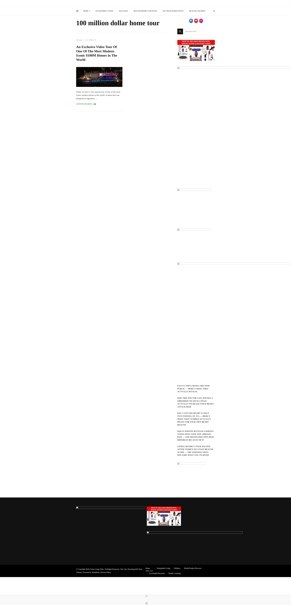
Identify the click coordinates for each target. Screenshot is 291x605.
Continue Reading (84, 104)
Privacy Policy (105, 572)
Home (85, 11)
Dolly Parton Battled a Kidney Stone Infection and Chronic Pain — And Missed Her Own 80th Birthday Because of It (195, 435)
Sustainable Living (104, 11)
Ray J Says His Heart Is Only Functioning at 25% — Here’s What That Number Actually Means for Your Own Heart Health (194, 419)
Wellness (123, 11)
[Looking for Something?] (197, 31)
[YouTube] (196, 20)
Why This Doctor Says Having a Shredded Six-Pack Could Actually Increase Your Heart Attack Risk (195, 402)
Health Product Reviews (145, 11)
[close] (146, 596)
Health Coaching (197, 11)
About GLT (149, 571)
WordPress (96, 572)
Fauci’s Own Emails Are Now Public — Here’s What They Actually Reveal (193, 389)
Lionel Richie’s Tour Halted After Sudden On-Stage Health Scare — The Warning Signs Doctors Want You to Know (195, 450)
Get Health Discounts (173, 11)
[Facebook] (191, 20)
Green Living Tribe (97, 569)
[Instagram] (201, 20)
